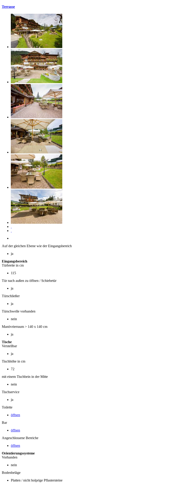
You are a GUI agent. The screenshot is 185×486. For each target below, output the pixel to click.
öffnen (15, 415)
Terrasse (8, 7)
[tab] (92, 7)
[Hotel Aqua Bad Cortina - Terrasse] (36, 47)
